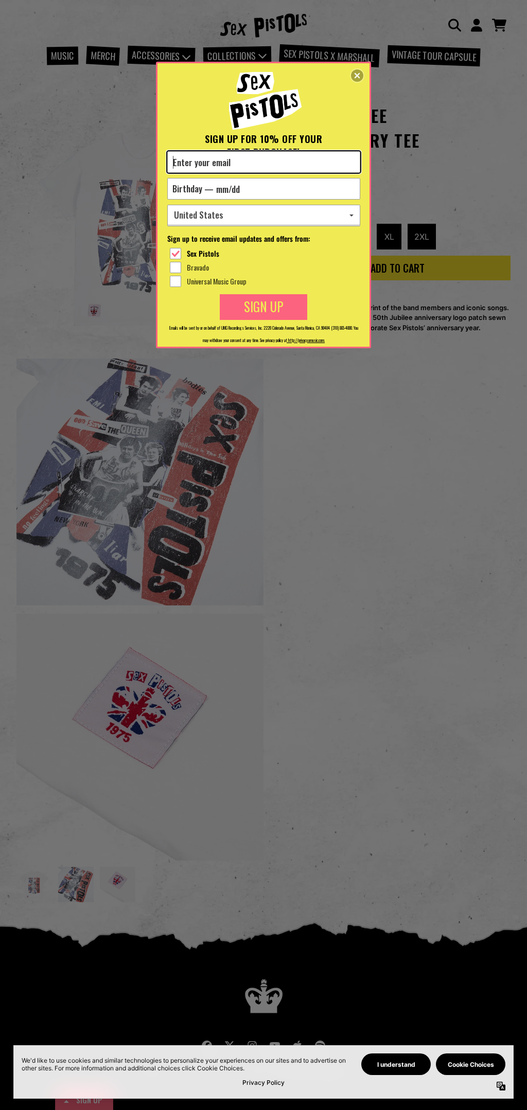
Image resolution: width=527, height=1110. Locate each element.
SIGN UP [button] (264, 306)
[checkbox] (265, 253)
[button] (357, 75)
